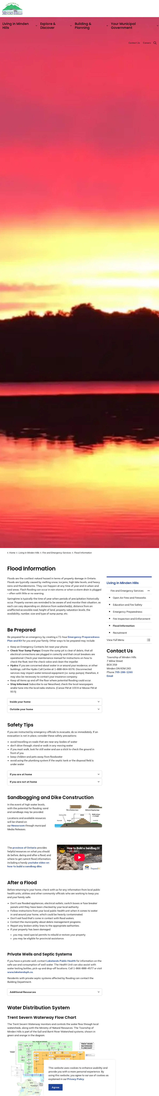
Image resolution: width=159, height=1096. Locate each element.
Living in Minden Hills (15, 25)
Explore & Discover (48, 25)
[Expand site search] (155, 43)
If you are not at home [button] (23, 781)
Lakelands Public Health (61, 960)
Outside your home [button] (21, 709)
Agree (55, 1087)
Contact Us (134, 42)
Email (110, 675)
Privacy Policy (75, 1079)
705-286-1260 (124, 672)
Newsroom (18, 825)
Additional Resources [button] (23, 992)
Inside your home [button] (20, 701)
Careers (147, 42)
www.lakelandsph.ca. (20, 972)
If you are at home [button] (21, 774)
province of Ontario (24, 847)
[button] (126, 639)
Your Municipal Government (123, 25)
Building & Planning (83, 25)
